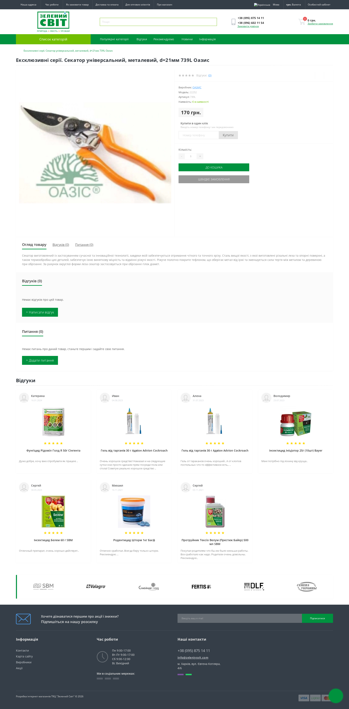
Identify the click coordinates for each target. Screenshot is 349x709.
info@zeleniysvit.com (193, 657)
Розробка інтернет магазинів (33, 696)
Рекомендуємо (163, 39)
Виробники (24, 662)
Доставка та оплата (107, 4)
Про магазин (164, 4)
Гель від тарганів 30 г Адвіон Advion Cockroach (134, 450)
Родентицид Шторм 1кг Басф (134, 540)
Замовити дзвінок (248, 26)
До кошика (214, 167)
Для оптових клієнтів (137, 4)
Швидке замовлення (214, 179)
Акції (19, 668)
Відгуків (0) (61, 244)
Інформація (207, 39)
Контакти (22, 650)
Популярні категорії (114, 39)
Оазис (196, 87)
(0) (209, 75)
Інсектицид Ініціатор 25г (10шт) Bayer (295, 450)
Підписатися (317, 618)
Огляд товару (34, 244)
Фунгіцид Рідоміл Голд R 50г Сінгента (53, 450)
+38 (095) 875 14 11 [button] (194, 650)
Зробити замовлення (320, 23)
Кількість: (185, 149)
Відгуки (142, 39)
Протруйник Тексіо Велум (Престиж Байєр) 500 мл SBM (215, 542)
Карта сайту (24, 656)
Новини (187, 39)
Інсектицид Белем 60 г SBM (53, 540)
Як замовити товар (77, 4)
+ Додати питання (40, 360)
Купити (228, 135)
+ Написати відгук (40, 312)
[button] (52, 4)
